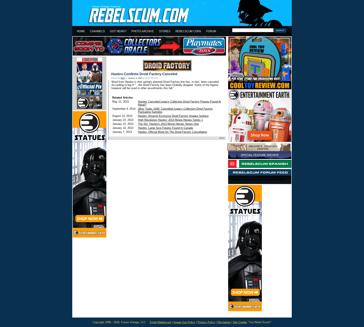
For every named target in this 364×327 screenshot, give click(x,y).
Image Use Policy (184, 322)
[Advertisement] (166, 155)
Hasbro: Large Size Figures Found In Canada (165, 127)
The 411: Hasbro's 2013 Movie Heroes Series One (168, 123)
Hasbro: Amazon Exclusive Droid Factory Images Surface (173, 115)
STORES (164, 31)
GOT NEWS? (118, 31)
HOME (81, 31)
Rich (123, 78)
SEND (222, 138)
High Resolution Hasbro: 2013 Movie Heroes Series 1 (170, 119)
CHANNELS (97, 31)
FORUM (211, 31)
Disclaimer (224, 322)
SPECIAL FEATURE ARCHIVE (260, 155)
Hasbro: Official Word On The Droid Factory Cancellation (172, 131)
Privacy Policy (206, 322)
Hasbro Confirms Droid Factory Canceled (144, 74)
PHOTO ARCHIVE (142, 31)
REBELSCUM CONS (188, 31)
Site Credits (240, 322)
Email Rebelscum (160, 322)
